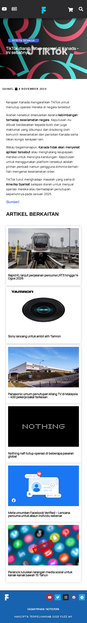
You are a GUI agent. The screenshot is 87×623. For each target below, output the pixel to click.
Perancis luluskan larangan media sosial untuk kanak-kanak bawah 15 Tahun (40, 573)
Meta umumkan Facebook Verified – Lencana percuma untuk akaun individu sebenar (39, 514)
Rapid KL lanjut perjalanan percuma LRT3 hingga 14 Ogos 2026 (43, 276)
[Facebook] (74, 597)
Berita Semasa (23, 40)
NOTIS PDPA (52, 609)
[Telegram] (82, 597)
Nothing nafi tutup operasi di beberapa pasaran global (41, 454)
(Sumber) (13, 202)
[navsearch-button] (81, 10)
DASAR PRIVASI (36, 609)
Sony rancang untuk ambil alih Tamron (34, 336)
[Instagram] (66, 597)
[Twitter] (58, 597)
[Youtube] (50, 597)
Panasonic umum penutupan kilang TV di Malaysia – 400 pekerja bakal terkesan (43, 395)
